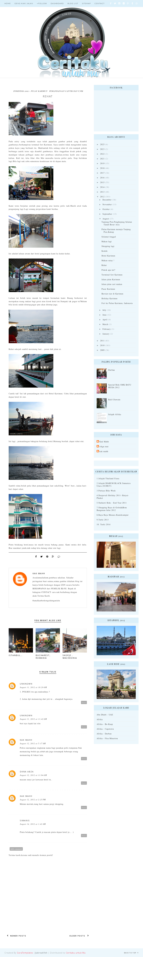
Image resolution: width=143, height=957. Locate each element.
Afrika (100, 719)
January (106, 333)
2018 (102, 168)
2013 (102, 192)
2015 (102, 182)
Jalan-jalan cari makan (112, 284)
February (107, 329)
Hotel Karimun (108, 255)
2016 (102, 177)
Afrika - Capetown (105, 729)
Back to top (130, 953)
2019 (102, 163)
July (104, 310)
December (107, 199)
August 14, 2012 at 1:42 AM (33, 824)
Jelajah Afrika (114, 414)
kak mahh (103, 451)
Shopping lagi (108, 246)
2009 (102, 350)
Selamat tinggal (109, 236)
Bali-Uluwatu (114, 399)
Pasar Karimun (108, 289)
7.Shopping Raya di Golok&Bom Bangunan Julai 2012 (112, 508)
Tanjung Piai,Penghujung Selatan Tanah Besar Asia (117, 223)
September (107, 214)
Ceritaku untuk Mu (76, 952)
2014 (102, 187)
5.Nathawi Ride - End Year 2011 (112, 502)
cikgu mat (104, 446)
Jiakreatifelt (41, 952)
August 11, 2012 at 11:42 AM (33, 719)
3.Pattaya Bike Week (106, 490)
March (105, 324)
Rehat (104, 265)
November (107, 204)
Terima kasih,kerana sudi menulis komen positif (31, 855)
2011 (102, 340)
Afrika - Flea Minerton (107, 738)
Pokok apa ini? (108, 270)
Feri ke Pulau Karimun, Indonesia (117, 303)
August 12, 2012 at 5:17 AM (33, 743)
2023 (102, 149)
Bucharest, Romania (43, 656)
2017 (102, 173)
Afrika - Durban (104, 733)
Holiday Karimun (109, 298)
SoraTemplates (25, 952)
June (105, 314)
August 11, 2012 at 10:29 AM (33, 687)
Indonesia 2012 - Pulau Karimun (30, 91)
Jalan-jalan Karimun (111, 279)
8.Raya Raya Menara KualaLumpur (113, 515)
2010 (102, 345)
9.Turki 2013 (103, 519)
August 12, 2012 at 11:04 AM (33, 775)
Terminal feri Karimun (112, 274)
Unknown (26, 683)
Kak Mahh (39, 573)
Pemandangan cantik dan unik (66, 91)
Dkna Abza (27, 771)
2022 (102, 154)
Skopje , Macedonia (70, 656)
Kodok (105, 251)
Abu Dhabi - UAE (105, 714)
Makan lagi (107, 241)
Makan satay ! (108, 260)
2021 (102, 158)
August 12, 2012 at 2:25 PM (33, 799)
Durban (111, 370)
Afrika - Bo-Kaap (105, 724)
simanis (25, 820)
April (105, 319)
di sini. (23, 397)
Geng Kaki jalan (24, 3)
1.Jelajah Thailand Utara (108, 478)
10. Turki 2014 (103, 524)
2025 (102, 144)
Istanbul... (16, 655)
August (106, 218)
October (106, 209)
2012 (102, 196)
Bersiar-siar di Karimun (112, 293)
